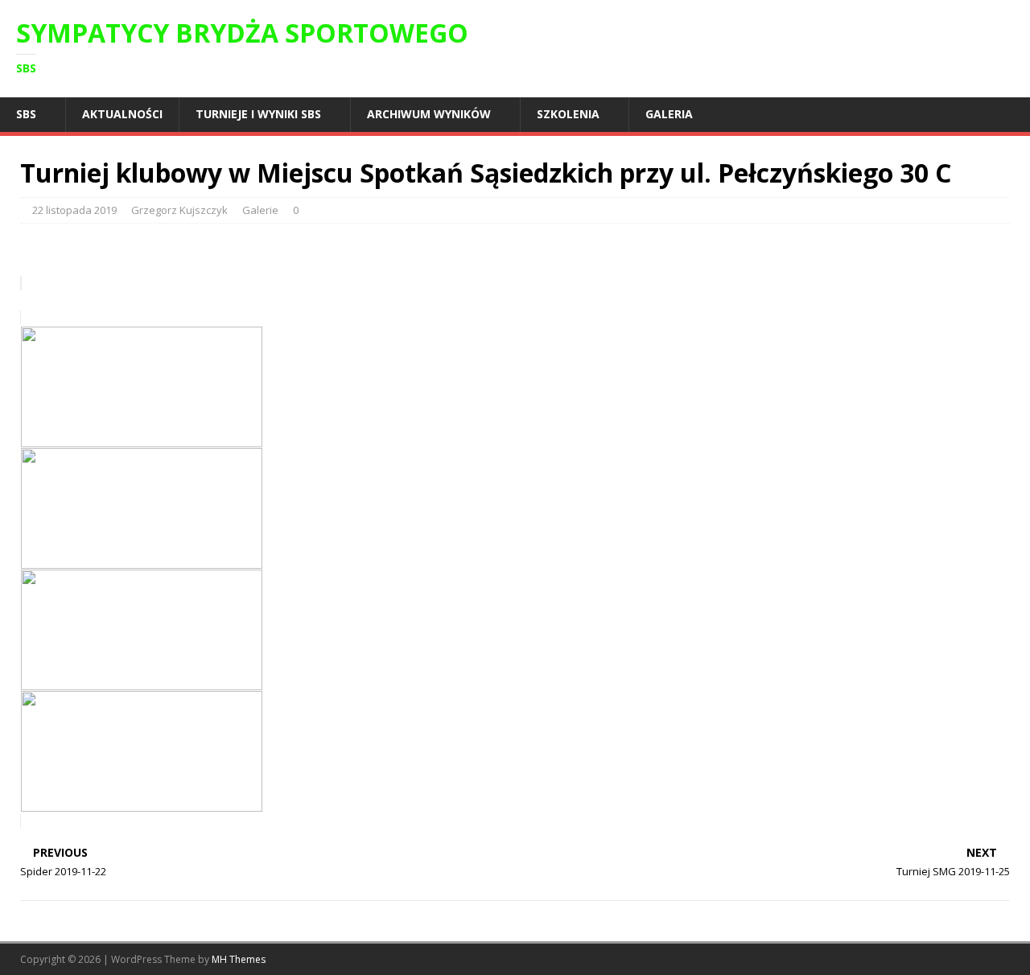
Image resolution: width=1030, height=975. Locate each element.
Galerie (260, 210)
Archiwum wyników (429, 113)
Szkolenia (568, 113)
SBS (26, 113)
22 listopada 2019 (74, 210)
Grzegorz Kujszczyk (179, 210)
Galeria (669, 113)
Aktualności (122, 113)
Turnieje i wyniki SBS (258, 113)
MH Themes (239, 959)
